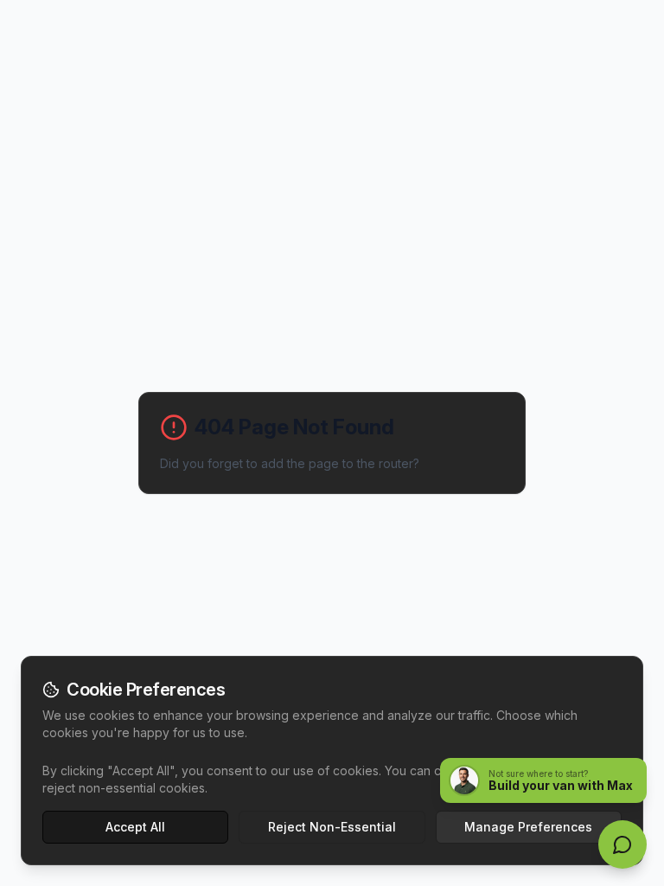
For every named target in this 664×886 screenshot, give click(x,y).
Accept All (135, 826)
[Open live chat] (622, 844)
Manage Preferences (528, 826)
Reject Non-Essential (332, 826)
